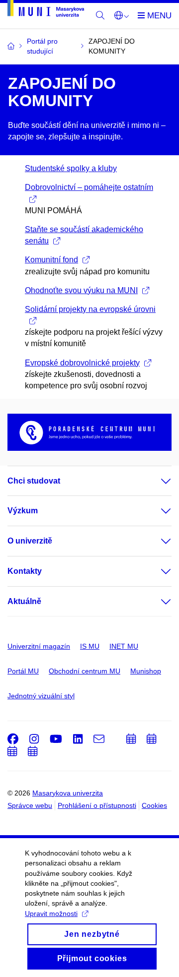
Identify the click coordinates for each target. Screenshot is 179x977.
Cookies (154, 805)
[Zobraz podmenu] (156, 481)
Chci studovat (33, 481)
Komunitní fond (51, 259)
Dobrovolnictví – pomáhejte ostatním (89, 187)
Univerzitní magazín (38, 646)
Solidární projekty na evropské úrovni (90, 309)
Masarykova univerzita (67, 793)
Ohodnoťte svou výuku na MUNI (81, 290)
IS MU (89, 646)
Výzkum (22, 510)
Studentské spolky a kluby (71, 168)
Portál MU (23, 671)
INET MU (123, 646)
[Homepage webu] (45, 10)
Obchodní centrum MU (84, 671)
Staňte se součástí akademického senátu (84, 235)
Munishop (145, 671)
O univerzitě (29, 541)
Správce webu (29, 805)
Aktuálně (24, 601)
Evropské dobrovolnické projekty (82, 363)
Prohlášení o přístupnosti (97, 805)
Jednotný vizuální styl (41, 696)
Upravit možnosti (51, 913)
